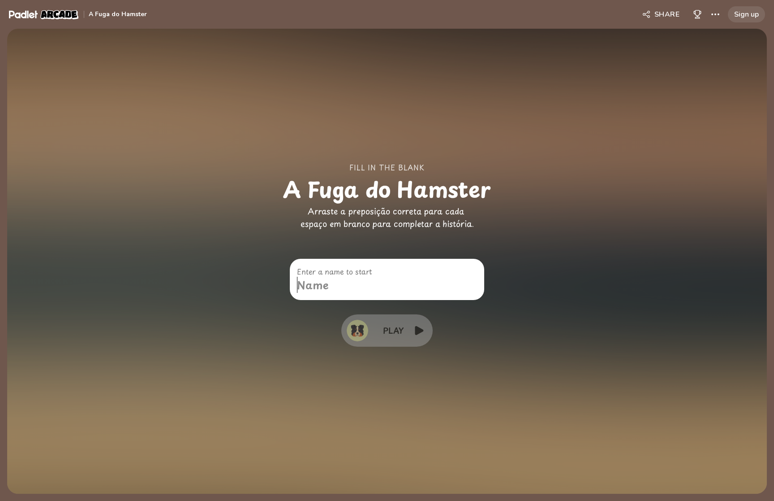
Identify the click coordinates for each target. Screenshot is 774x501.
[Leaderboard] (697, 14)
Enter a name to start (334, 271)
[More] (715, 14)
